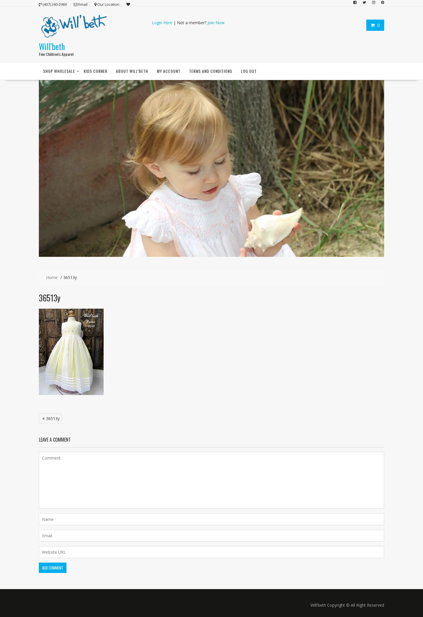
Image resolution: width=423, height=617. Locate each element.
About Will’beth (132, 71)
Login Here (162, 22)
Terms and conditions (210, 71)
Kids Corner (95, 71)
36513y (53, 418)
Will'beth (52, 46)
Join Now (215, 22)
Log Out (249, 71)
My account (168, 71)
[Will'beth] (211, 255)
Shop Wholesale (59, 71)
